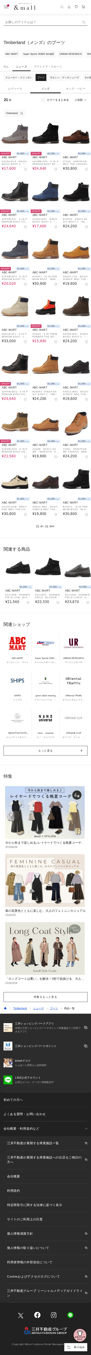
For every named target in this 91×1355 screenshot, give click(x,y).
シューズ (21, 66)
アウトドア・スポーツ (48, 66)
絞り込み (79, 1347)
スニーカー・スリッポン (18, 77)
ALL (6, 66)
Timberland (20, 1008)
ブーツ (41, 77)
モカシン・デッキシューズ (64, 77)
